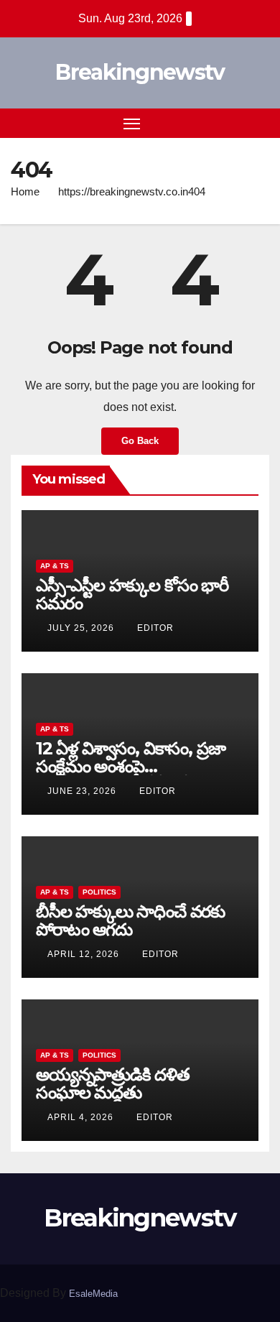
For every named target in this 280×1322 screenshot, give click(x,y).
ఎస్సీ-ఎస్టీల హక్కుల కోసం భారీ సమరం (132, 594)
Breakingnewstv (139, 72)
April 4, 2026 (81, 1117)
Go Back (140, 440)
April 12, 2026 (84, 954)
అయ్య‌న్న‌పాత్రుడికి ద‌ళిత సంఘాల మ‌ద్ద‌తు (113, 1083)
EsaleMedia (93, 1293)
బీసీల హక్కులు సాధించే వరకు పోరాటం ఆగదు (130, 920)
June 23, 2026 (83, 791)
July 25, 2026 (82, 628)
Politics (99, 892)
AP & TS (54, 566)
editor (155, 628)
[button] (235, 122)
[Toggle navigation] (132, 124)
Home (25, 191)
